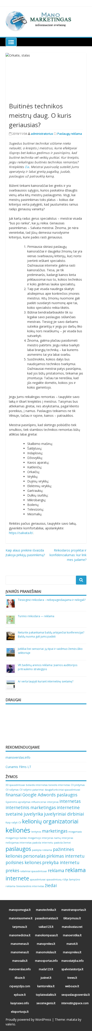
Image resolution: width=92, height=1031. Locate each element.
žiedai (51, 885)
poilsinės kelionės (23, 862)
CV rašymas (12, 789)
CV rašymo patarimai (31, 789)
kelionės (18, 830)
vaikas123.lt (46, 927)
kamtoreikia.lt (45, 986)
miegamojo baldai (16, 838)
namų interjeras (63, 838)
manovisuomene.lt (20, 918)
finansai (13, 795)
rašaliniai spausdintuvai (33, 871)
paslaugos (18, 848)
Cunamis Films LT (18, 767)
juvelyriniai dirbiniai (64, 814)
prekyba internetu (60, 862)
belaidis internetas (37, 785)
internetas (70, 801)
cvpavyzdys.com (19, 986)
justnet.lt (46, 978)
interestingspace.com (72, 1003)
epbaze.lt (20, 995)
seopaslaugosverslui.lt (72, 995)
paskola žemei (62, 842)
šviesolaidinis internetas (30, 886)
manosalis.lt (19, 961)
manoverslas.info (18, 757)
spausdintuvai (38, 879)
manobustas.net (72, 927)
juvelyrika (33, 814)
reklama (56, 870)
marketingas (54, 831)
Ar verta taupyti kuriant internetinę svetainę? (45, 681)
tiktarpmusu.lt (72, 918)
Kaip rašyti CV (13, 822)
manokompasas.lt (46, 935)
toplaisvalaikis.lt (46, 995)
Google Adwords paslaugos (49, 795)
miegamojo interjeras (40, 838)
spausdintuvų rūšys (57, 879)
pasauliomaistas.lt (46, 918)
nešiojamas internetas (18, 842)
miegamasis (75, 831)
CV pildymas (78, 785)
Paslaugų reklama (69, 134)
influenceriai (38, 802)
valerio (10, 1024)
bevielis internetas (59, 785)
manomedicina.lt (19, 935)
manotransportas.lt (72, 910)
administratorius (42, 134)
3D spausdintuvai (15, 785)
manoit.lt (72, 944)
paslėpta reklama (42, 850)
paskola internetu (42, 842)
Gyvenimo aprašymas (18, 802)
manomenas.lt (20, 944)
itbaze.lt (20, 978)
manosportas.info (46, 961)
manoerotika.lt (72, 935)
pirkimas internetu (65, 856)
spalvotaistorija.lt (72, 969)
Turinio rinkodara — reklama (36, 616)
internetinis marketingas (31, 807)
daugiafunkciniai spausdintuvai (62, 789)
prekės (12, 870)
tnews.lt (72, 978)
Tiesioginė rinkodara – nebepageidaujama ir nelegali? (52, 600)
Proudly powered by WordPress (28, 1019)
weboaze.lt (72, 986)
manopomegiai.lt (20, 910)
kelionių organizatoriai (50, 821)
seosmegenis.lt (45, 1003)
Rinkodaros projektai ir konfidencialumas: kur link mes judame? (68, 555)
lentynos (36, 831)
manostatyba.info (72, 961)
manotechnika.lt (46, 910)
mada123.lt (46, 969)
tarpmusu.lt (20, 927)
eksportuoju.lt (20, 1012)
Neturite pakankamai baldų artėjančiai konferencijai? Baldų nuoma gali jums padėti (51, 634)
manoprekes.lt (46, 944)
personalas (34, 856)
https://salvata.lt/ (21, 533)
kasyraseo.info (19, 1003)
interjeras (53, 802)
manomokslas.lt (46, 952)
